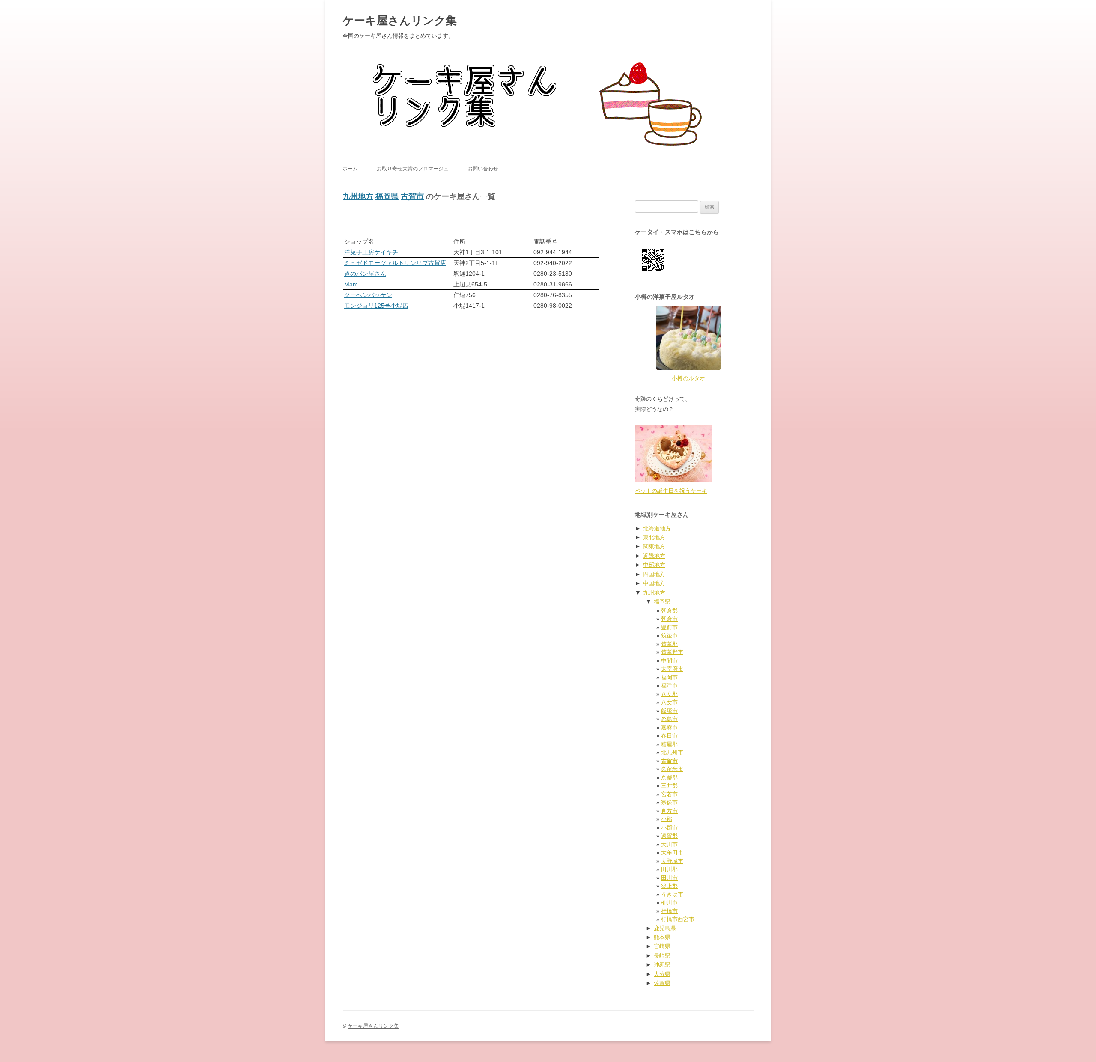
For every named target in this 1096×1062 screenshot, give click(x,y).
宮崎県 (662, 946)
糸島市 (669, 719)
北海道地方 (657, 528)
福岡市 (669, 677)
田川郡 (669, 869)
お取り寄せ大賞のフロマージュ (413, 169)
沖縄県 (662, 964)
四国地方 (654, 574)
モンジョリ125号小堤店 (376, 305)
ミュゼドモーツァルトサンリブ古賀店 (395, 262)
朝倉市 (669, 619)
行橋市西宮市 (677, 919)
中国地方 (654, 583)
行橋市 (669, 911)
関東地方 (654, 546)
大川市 (669, 844)
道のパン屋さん (365, 273)
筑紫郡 (669, 644)
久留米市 (672, 769)
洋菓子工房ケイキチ (371, 252)
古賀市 (412, 196)
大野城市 (672, 861)
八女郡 (669, 694)
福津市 (669, 685)
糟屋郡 (669, 744)
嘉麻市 (669, 727)
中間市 (669, 660)
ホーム (350, 169)
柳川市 (669, 902)
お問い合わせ (483, 169)
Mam (351, 284)
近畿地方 (654, 556)
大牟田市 (672, 852)
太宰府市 (672, 669)
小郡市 (669, 827)
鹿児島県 (665, 928)
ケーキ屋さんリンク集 (399, 20)
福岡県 (387, 196)
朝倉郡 (669, 610)
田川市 (669, 878)
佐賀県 (662, 983)
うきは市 (672, 894)
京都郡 (669, 777)
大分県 (662, 974)
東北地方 (654, 537)
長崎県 (662, 955)
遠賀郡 (669, 836)
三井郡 (669, 785)
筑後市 (669, 635)
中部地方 (654, 565)
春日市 (669, 735)
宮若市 (669, 794)
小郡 (666, 819)
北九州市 (672, 752)
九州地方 (357, 196)
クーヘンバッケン (368, 295)
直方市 (669, 811)
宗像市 (669, 802)
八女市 (669, 702)
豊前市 (669, 627)
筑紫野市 (672, 652)
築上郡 (669, 886)
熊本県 (662, 937)
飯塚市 (669, 711)
